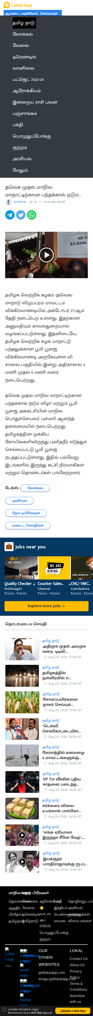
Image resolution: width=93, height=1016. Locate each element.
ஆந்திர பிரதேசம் (16, 911)
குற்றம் (45, 939)
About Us (77, 965)
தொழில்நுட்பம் (80, 901)
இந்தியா (60, 908)
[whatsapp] (32, 217)
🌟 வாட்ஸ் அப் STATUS (45, 917)
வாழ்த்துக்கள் (79, 914)
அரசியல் (75, 908)
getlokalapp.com (52, 973)
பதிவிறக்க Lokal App (73, 1010)
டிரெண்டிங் (31, 914)
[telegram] (10, 217)
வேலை (28, 908)
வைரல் (60, 921)
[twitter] (21, 217)
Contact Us (79, 959)
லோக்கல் (30, 901)
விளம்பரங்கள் (80, 921)
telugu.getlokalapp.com (57, 979)
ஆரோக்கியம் (50, 901)
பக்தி (58, 901)
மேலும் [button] (20, 170)
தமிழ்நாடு (16, 921)
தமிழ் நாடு (24, 23)
